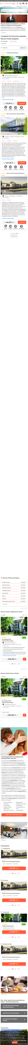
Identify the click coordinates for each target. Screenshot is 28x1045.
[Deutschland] (3, 75)
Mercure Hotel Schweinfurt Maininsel (15, 173)
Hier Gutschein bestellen (14, 814)
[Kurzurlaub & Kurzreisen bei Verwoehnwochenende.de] (9, 3)
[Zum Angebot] (24, 659)
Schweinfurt (19, 196)
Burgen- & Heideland (15, 136)
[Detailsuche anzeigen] (14, 10)
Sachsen (7, 136)
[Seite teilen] (26, 39)
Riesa (22, 136)
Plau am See (21, 77)
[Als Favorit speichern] (26, 615)
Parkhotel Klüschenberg (12, 52)
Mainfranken (12, 196)
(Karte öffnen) (6, 78)
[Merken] (26, 55)
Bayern (6, 196)
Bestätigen (14, 1042)
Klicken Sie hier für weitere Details (19, 1040)
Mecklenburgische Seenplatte (10, 77)
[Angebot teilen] (23, 615)
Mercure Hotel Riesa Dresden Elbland (15, 113)
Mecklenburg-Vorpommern (11, 75)
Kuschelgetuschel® (6, 639)
